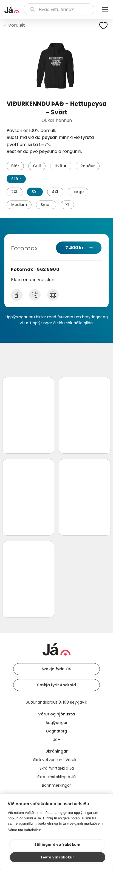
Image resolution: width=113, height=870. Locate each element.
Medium (19, 204)
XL (67, 204)
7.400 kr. (75, 248)
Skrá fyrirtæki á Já (56, 768)
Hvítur (61, 166)
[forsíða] (11, 10)
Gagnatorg (56, 731)
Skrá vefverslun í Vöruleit (56, 759)
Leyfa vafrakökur (57, 857)
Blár (15, 166)
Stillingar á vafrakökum (57, 844)
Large (78, 191)
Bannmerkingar (56, 785)
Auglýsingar (56, 722)
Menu (105, 9)
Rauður (87, 166)
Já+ (56, 739)
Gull (37, 166)
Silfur (16, 179)
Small (46, 204)
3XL (35, 191)
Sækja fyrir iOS (56, 669)
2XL (14, 191)
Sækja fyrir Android (56, 685)
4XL (55, 191)
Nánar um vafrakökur (24, 830)
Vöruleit (16, 25)
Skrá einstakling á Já (56, 777)
